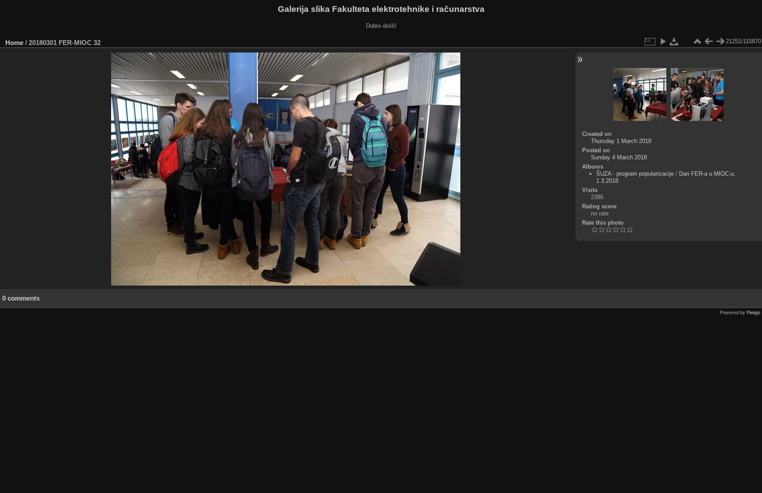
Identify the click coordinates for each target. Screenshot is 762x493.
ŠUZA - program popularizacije (635, 173)
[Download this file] (674, 41)
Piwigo (753, 312)
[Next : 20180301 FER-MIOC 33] (720, 41)
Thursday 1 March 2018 (621, 141)
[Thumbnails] (697, 41)
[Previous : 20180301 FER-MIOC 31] (708, 41)
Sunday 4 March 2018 (619, 157)
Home (14, 42)
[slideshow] (663, 41)
